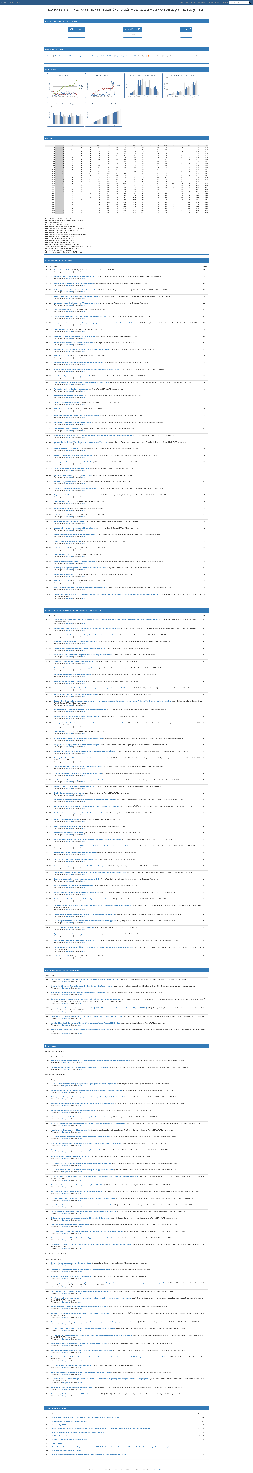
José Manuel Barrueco (158, 1470)
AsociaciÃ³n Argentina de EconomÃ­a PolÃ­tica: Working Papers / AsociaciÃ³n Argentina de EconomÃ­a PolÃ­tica (89, 1454)
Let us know (201, 56)
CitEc (3, 2)
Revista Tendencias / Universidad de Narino (66, 1450)
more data (133, 56)
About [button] (225, 2)
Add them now (179, 56)
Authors (11, 2)
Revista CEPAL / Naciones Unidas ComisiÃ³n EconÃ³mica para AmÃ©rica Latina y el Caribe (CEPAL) (85, 1417)
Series (18, 2)
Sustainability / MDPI (59, 1425)
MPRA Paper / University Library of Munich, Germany (69, 1421)
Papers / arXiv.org (57, 1443)
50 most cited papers (61, 56)
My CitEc (180, 2)
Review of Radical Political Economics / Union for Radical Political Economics (78, 1432)
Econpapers (69, 272)
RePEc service (98, 1470)
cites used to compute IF (94, 56)
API (187, 2)
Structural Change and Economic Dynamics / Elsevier (70, 1439)
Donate (193, 2)
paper (83, 272)
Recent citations (108, 56)
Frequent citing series (122, 56)
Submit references (214, 2)
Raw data (50, 56)
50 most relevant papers (77, 56)
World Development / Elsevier (61, 1436)
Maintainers (201, 2)
